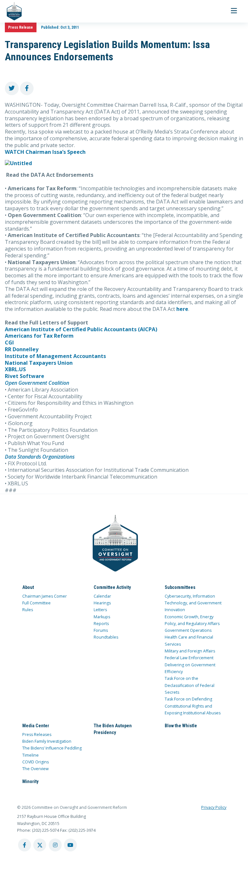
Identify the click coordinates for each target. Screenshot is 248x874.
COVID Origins (35, 762)
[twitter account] (39, 845)
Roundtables (106, 637)
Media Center (35, 725)
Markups (102, 617)
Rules (27, 609)
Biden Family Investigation (46, 741)
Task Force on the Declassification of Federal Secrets (189, 685)
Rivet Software (24, 376)
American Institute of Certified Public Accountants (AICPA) (81, 329)
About (28, 587)
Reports (101, 623)
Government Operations (188, 630)
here (182, 309)
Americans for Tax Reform (39, 335)
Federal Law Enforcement (189, 657)
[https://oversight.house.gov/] (11, 11)
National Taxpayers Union (39, 362)
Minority (30, 781)
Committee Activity (112, 587)
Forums (101, 630)
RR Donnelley (21, 349)
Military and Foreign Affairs (190, 651)
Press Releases (36, 734)
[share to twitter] (12, 88)
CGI (9, 342)
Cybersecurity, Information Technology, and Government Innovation (193, 603)
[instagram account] (55, 845)
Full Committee (36, 603)
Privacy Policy (213, 807)
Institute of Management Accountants (55, 356)
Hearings (102, 603)
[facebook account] (24, 845)
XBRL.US (15, 369)
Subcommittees (180, 587)
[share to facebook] (27, 88)
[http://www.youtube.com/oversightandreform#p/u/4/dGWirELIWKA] (124, 163)
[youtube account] (70, 845)
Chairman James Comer (44, 596)
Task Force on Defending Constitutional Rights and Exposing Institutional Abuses (193, 706)
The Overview (35, 768)
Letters (100, 609)
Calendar (102, 596)
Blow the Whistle (181, 725)
